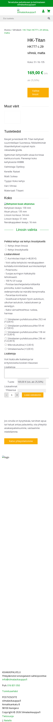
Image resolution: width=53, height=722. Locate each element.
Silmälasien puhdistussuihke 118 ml (24, 333)
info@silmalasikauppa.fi (14, 679)
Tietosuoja (8, 716)
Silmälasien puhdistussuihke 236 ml (24, 339)
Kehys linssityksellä (18, 249)
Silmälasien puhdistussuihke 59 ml (24, 327)
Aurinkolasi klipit (22, 258)
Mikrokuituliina (21, 344)
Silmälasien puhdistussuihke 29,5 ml (25, 320)
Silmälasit (17, 29)
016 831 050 (13, 685)
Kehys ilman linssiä (18, 245)
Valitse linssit (35, 92)
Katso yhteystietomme (21, 441)
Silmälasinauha (20, 349)
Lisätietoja (9, 367)
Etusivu (7, 29)
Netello (8, 720)
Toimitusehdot (10, 691)
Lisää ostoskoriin (32, 395)
